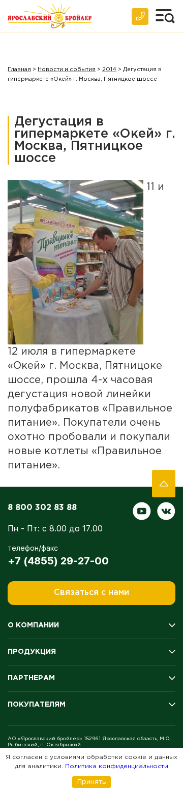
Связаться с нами (91, 592)
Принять (91, 782)
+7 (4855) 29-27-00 (58, 561)
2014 (109, 69)
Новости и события (67, 69)
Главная (19, 69)
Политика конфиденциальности (116, 766)
